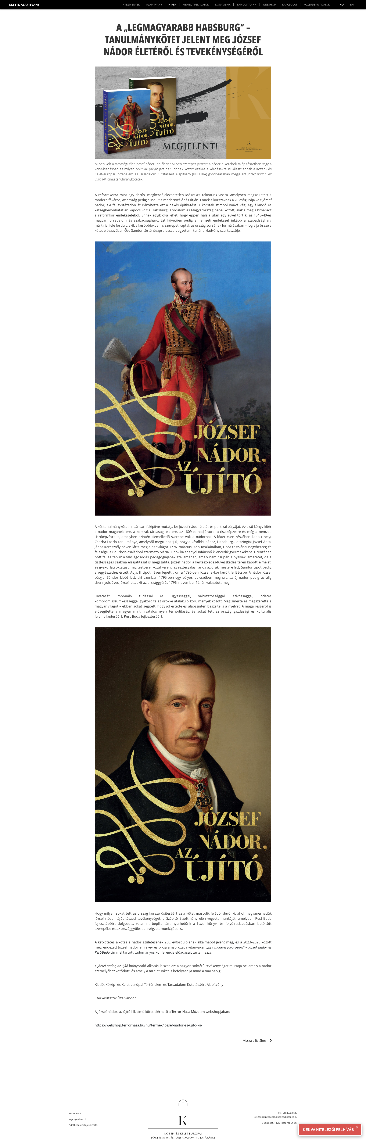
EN (352, 4)
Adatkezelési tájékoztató (83, 1125)
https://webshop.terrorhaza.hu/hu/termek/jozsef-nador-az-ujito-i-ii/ (148, 1025)
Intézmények (131, 4)
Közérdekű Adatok (317, 4)
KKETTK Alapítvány (24, 5)
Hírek (172, 4)
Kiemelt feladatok (196, 4)
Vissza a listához (254, 1041)
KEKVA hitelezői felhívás (328, 1130)
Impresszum (76, 1113)
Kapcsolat (289, 4)
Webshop (269, 4)
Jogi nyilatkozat (77, 1119)
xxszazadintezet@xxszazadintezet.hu (275, 1117)
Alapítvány (154, 4)
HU (342, 4)
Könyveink (222, 4)
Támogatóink (246, 4)
